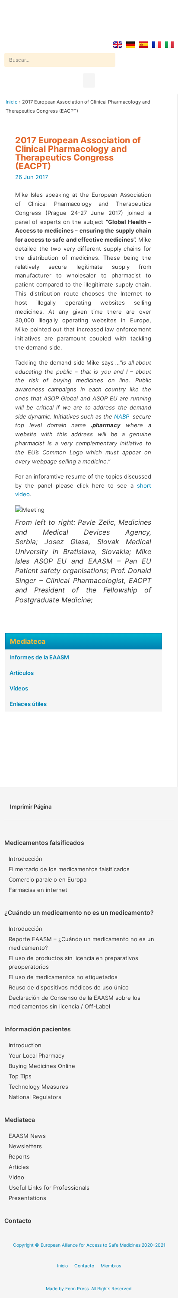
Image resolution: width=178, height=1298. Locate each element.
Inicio (12, 102)
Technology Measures (38, 1086)
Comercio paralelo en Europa (47, 879)
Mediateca (19, 1119)
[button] (89, 80)
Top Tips (20, 1076)
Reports (19, 1156)
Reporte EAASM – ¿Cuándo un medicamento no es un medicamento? (81, 943)
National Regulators (35, 1096)
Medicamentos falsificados (44, 842)
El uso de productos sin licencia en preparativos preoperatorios (73, 962)
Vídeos (19, 688)
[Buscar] (108, 60)
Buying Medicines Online (42, 1065)
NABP (121, 416)
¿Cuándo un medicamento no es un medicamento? (79, 912)
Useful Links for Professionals (49, 1187)
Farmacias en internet (38, 889)
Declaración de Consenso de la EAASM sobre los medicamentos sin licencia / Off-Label (74, 1002)
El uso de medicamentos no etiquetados (63, 976)
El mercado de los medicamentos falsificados (69, 869)
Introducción (25, 858)
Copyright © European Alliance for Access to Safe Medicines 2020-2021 (89, 1245)
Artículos (22, 672)
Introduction (25, 1045)
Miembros (111, 1266)
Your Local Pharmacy (36, 1055)
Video (16, 1177)
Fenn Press (77, 1289)
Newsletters (25, 1146)
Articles (19, 1166)
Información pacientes (37, 1029)
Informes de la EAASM (39, 657)
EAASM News (27, 1135)
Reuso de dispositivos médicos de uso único (69, 987)
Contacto (18, 1220)
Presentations (27, 1197)
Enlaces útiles (28, 703)
